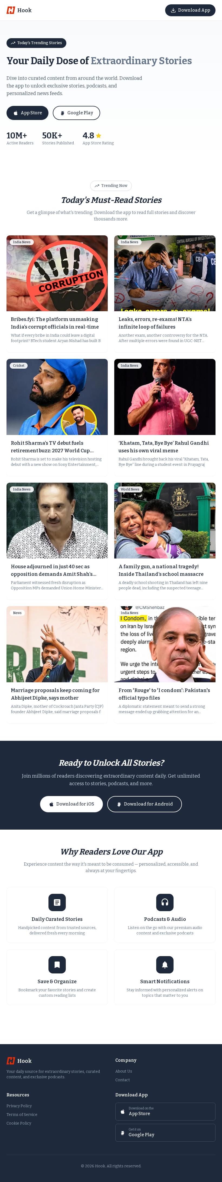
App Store (31, 112)
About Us (123, 1071)
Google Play (80, 112)
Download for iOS (75, 804)
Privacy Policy (19, 1106)
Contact (122, 1080)
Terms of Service (21, 1114)
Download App (194, 10)
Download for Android (148, 804)
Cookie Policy (18, 1123)
